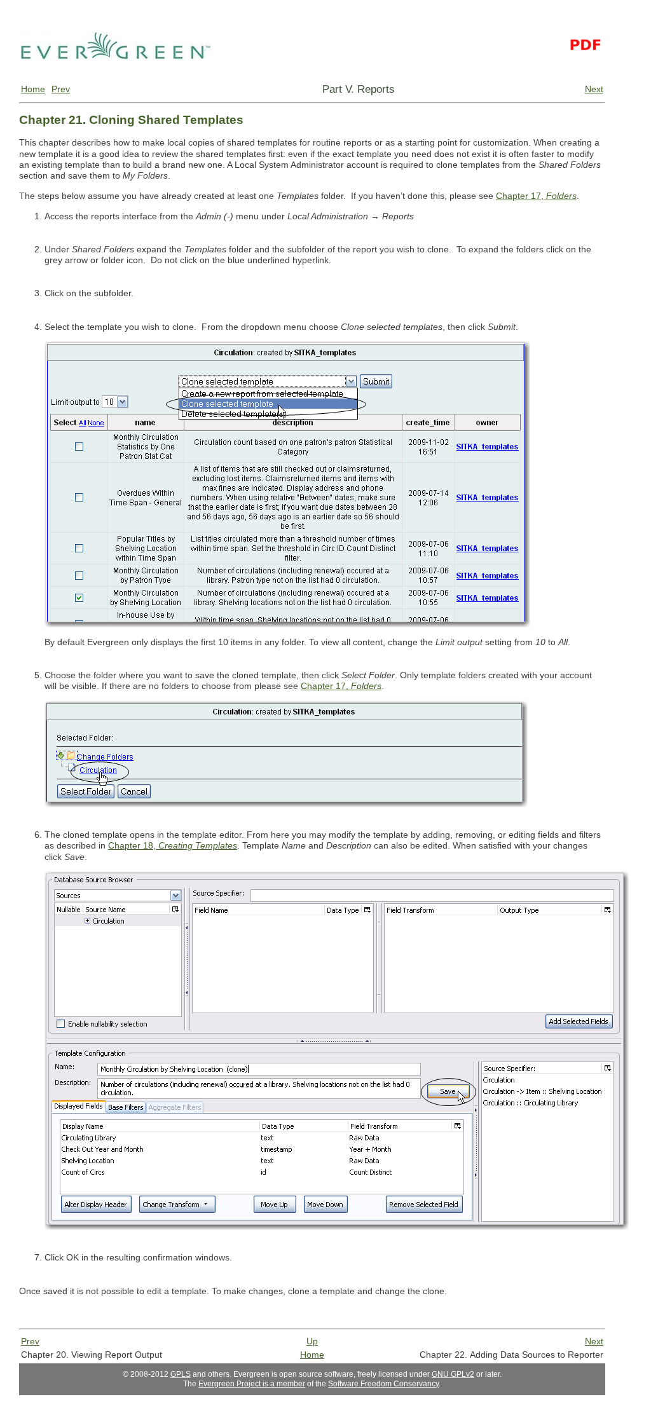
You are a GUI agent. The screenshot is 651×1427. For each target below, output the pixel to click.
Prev (60, 89)
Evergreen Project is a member (251, 1384)
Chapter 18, (172, 845)
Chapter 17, (536, 196)
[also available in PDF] (585, 77)
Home (33, 89)
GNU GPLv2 (453, 1374)
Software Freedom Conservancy (383, 1384)
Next (594, 89)
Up (312, 1341)
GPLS (180, 1374)
